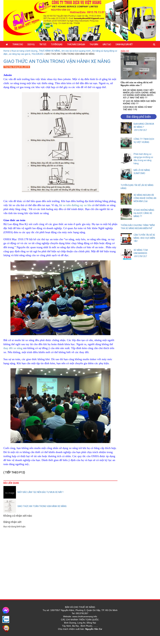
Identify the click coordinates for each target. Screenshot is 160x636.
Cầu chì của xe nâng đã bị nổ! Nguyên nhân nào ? (137, 83)
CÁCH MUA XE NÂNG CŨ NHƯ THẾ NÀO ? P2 (137, 108)
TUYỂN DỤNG (56, 44)
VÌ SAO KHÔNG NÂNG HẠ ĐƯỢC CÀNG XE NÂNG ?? (144, 213)
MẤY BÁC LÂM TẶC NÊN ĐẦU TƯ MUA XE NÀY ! (40, 492)
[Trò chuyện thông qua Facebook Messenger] (5, 610)
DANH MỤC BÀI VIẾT (124, 44)
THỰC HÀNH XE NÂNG (49, 51)
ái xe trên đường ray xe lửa (75, 205)
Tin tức (42, 44)
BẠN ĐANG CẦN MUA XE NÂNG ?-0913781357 (144, 127)
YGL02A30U (37, 54)
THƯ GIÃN (94, 44)
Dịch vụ (31, 44)
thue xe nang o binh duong (24, 51)
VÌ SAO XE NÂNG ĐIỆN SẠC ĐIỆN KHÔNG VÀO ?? (139, 102)
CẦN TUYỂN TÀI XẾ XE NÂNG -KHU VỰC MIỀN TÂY (144, 238)
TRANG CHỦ (17, 44)
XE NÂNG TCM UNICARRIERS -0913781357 (141, 253)
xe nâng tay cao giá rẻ (19, 54)
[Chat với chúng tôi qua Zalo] (5, 619)
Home (6, 51)
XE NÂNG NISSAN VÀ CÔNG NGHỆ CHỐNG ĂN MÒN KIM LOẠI (145, 198)
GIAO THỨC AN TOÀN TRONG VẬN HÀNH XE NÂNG (56, 61)
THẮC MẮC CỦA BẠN (76, 44)
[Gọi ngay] (5, 628)
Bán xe (125, 51)
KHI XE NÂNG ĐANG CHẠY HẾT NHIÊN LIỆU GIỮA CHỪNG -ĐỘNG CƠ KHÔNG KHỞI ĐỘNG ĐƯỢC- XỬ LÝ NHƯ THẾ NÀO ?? (139, 94)
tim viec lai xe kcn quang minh (76, 51)
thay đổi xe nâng (12, 348)
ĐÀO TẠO (107, 44)
